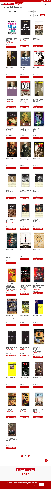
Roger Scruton (36, 191)
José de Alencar (9, 410)
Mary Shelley (8, 257)
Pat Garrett (22, 410)
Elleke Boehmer (36, 101)
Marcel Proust (36, 318)
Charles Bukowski (36, 254)
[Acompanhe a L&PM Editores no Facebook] (45, 1)
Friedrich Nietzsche (23, 131)
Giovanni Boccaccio (10, 130)
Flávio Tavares (36, 71)
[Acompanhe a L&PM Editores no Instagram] (49, 1)
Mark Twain (35, 411)
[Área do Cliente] (47, 3)
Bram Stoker (8, 258)
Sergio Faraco (22, 39)
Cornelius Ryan (23, 101)
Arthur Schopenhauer (10, 71)
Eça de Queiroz (9, 348)
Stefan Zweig (22, 319)
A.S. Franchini (36, 288)
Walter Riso (8, 41)
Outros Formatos (9, 36)
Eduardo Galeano (9, 162)
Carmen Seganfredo (37, 287)
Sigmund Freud (23, 71)
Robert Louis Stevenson (11, 258)
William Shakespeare (10, 440)
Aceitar (41, 484)
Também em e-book (9, 42)
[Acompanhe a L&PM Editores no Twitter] (44, 1)
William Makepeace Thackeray (37, 380)
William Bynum (23, 191)
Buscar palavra (49, 11)
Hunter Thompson (9, 221)
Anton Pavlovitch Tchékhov (11, 289)
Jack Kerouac (36, 163)
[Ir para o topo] (46, 460)
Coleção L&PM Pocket (37, 36)
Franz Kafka (35, 131)
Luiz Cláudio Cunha (23, 288)
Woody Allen (8, 380)
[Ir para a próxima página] (29, 456)
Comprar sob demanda (11, 46)
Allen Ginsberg (36, 163)
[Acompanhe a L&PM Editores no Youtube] (47, 1)
